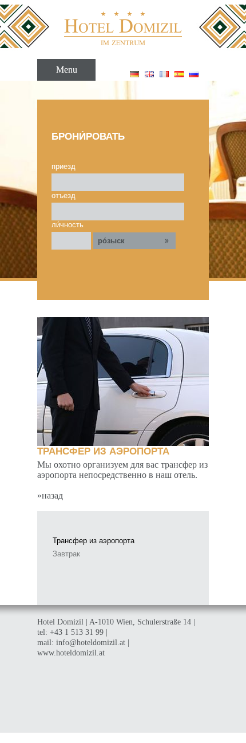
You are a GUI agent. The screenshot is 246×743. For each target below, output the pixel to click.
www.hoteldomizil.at (71, 653)
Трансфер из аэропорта (93, 540)
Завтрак (66, 554)
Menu (66, 69)
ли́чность (67, 224)
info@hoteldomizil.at (90, 642)
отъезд (63, 195)
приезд (63, 166)
